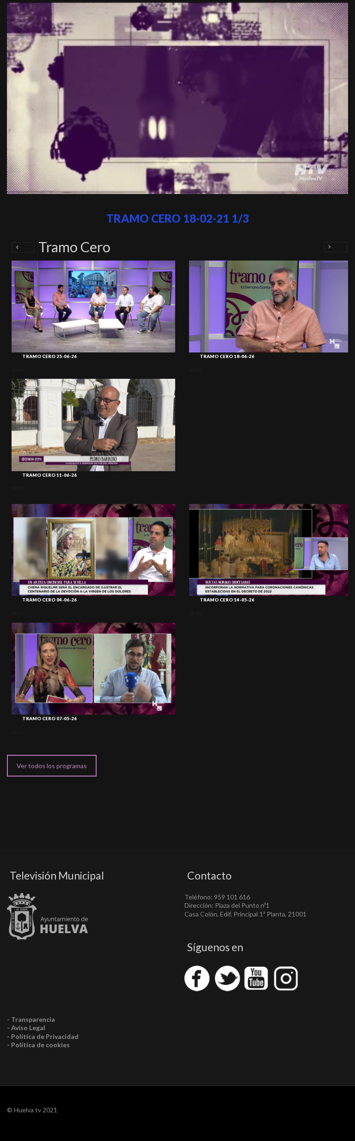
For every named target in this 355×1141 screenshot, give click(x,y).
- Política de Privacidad (43, 1036)
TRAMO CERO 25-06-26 (49, 356)
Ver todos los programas (52, 766)
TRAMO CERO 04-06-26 (49, 599)
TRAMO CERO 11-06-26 (49, 475)
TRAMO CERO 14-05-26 (227, 599)
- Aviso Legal (26, 1028)
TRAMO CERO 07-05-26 (49, 718)
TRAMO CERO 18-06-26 (227, 356)
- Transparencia (31, 1019)
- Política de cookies (38, 1045)
